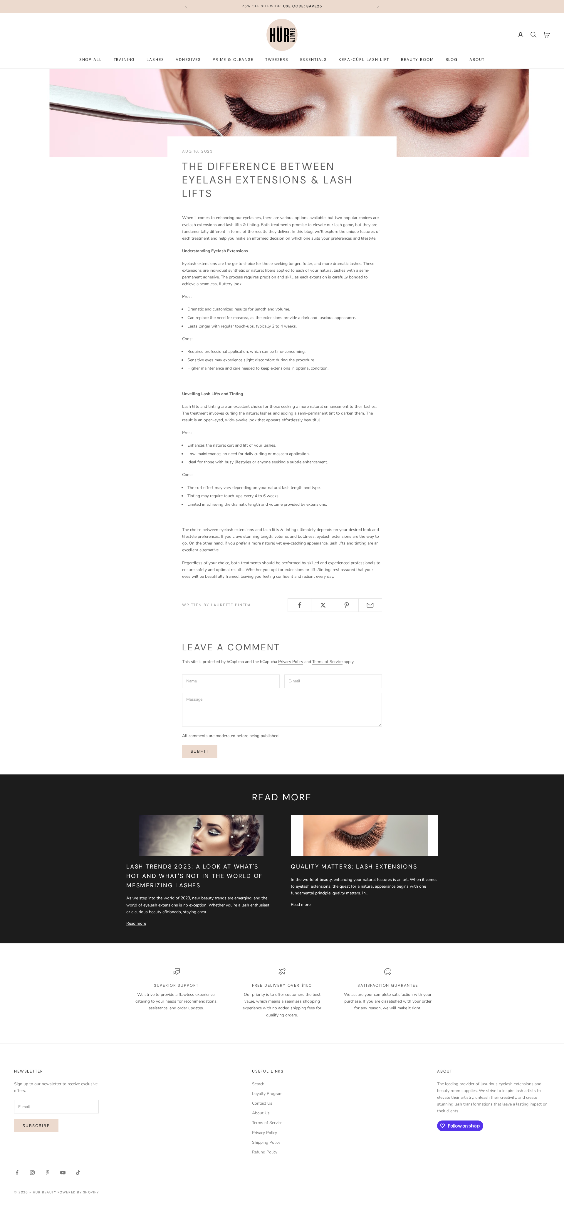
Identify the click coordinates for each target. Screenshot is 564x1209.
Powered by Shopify (78, 1192)
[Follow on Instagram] (32, 1172)
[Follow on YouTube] (63, 1172)
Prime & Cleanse (233, 59)
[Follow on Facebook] (17, 1172)
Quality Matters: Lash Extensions (354, 866)
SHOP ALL (90, 59)
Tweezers (276, 59)
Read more (136, 923)
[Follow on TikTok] (78, 1172)
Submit (200, 751)
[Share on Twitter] (323, 605)
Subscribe (36, 1125)
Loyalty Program (267, 1093)
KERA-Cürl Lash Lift (364, 59)
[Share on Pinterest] (346, 605)
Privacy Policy (290, 661)
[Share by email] (370, 605)
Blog (452, 59)
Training (124, 59)
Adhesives (188, 59)
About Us (261, 1113)
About (477, 59)
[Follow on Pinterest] (48, 1172)
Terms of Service (327, 661)
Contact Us (262, 1103)
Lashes (155, 59)
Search (258, 1084)
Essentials (313, 59)
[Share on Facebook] (299, 605)
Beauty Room (417, 59)
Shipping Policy (266, 1142)
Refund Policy (264, 1152)
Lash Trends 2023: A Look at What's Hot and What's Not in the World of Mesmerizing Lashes (194, 876)
